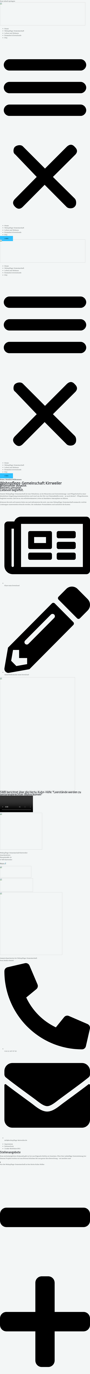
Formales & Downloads (12, 35)
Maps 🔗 (3, 863)
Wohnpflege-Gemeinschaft (14, 31)
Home (6, 29)
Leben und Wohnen (11, 33)
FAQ (5, 38)
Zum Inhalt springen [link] (7, 1)
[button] (45, 131)
